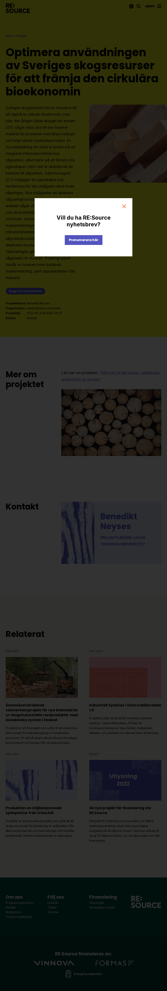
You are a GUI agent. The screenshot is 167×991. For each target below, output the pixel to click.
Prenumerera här (83, 240)
